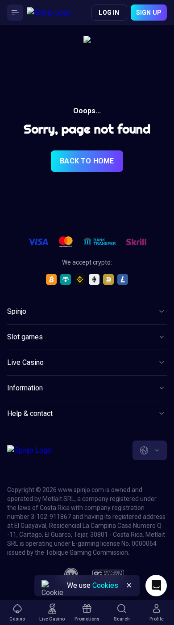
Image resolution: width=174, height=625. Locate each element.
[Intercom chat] (156, 585)
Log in (109, 12)
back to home (87, 161)
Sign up (149, 12)
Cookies (105, 585)
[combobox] (150, 450)
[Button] (15, 12)
